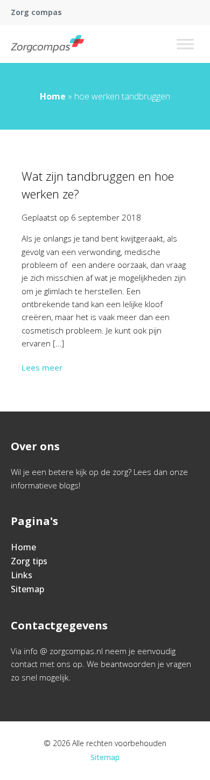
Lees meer (42, 367)
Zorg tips (29, 561)
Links (21, 575)
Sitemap (27, 589)
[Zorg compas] (47, 44)
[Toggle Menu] (185, 44)
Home (53, 96)
